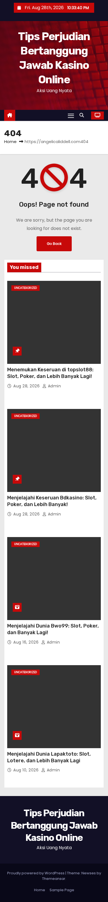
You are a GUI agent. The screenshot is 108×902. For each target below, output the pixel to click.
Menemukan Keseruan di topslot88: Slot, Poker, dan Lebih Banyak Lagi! (50, 373)
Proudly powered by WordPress (36, 873)
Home (10, 141)
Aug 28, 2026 (27, 386)
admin (54, 386)
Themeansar (53, 878)
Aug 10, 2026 (26, 770)
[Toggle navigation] (71, 116)
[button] (83, 115)
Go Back (54, 243)
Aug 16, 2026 (26, 642)
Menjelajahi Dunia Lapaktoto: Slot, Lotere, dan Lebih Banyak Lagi (49, 757)
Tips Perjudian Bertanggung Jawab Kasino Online (54, 825)
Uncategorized (25, 288)
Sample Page (62, 890)
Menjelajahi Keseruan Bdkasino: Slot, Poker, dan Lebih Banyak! (52, 501)
